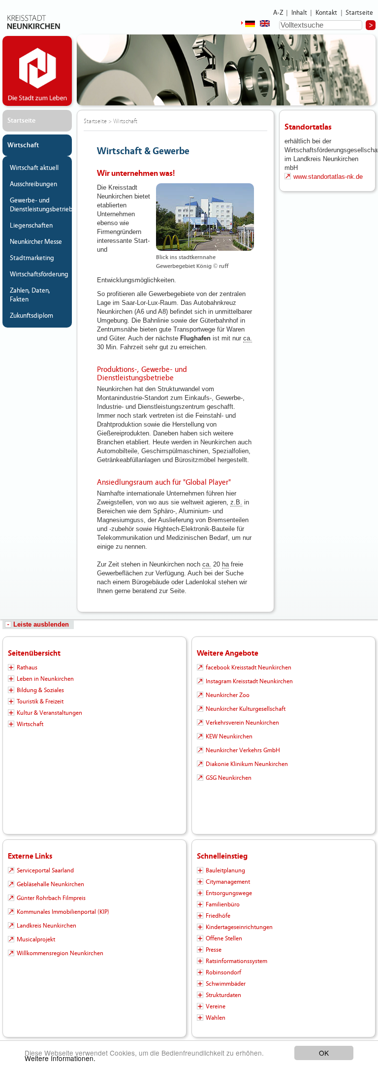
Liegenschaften (31, 226)
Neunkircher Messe (36, 242)
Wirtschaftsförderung (39, 274)
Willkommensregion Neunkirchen (60, 953)
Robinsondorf (223, 972)
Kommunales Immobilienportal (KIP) (63, 911)
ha (225, 564)
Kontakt (326, 13)
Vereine (215, 1006)
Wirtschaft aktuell (34, 168)
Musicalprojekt (36, 939)
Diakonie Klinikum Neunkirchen (247, 764)
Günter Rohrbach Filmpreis (51, 898)
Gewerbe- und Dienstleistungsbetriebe (39, 205)
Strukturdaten (223, 995)
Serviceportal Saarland (45, 870)
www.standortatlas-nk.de (328, 176)
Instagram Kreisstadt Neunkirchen (249, 681)
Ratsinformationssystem (236, 961)
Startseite (360, 13)
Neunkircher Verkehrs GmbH (243, 750)
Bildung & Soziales (40, 690)
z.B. (236, 502)
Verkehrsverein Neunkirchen (242, 722)
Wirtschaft (23, 145)
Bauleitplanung (225, 870)
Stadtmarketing (32, 258)
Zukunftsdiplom (31, 316)
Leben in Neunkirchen (45, 678)
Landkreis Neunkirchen (46, 925)
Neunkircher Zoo (228, 695)
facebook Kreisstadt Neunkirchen (248, 667)
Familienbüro (223, 904)
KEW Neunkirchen (229, 736)
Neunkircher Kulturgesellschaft (245, 708)
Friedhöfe (218, 915)
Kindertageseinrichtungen (239, 927)
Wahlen (215, 1017)
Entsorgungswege (229, 893)
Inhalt (299, 13)
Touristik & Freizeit (40, 701)
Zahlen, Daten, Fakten (30, 295)
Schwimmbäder (226, 983)
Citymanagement (228, 881)
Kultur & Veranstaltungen (49, 712)
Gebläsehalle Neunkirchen (50, 884)
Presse (213, 949)
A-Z (278, 13)
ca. (247, 338)
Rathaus (27, 667)
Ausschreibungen (33, 184)
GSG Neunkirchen (229, 777)
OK (324, 1053)
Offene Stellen (224, 938)
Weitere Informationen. (60, 1058)
